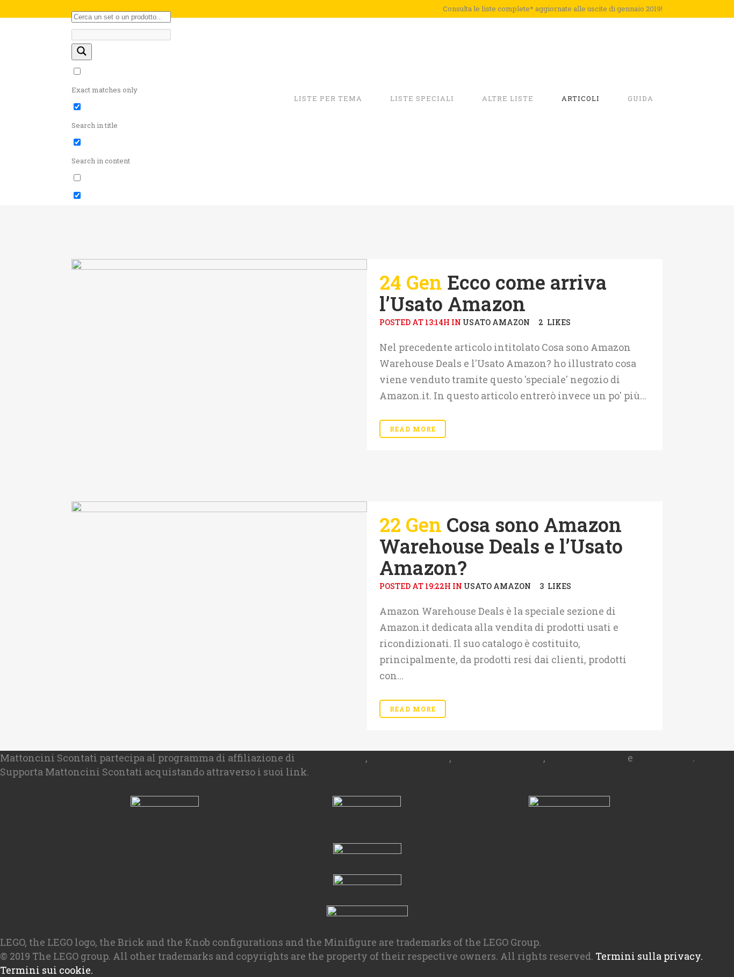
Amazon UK (664, 757)
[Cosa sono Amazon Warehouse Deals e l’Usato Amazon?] (219, 590)
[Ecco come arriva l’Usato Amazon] (219, 370)
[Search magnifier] (81, 52)
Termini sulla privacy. (649, 956)
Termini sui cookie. (46, 970)
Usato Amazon (496, 322)
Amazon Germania (498, 757)
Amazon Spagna (586, 757)
